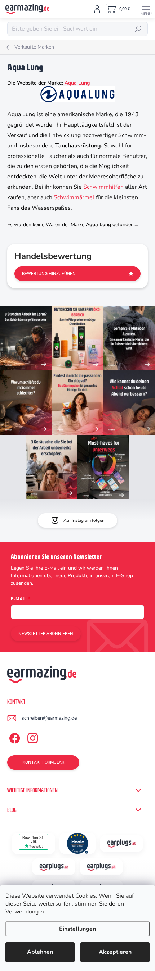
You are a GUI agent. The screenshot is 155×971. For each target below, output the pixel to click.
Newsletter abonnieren (45, 633)
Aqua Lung (77, 82)
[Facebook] (13, 737)
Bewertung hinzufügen (49, 273)
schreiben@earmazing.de (49, 718)
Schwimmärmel (75, 197)
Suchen (138, 28)
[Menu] (146, 9)
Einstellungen (77, 929)
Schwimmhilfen (103, 187)
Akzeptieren (115, 952)
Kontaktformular (43, 762)
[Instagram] (31, 737)
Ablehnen (40, 952)
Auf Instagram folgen (84, 520)
